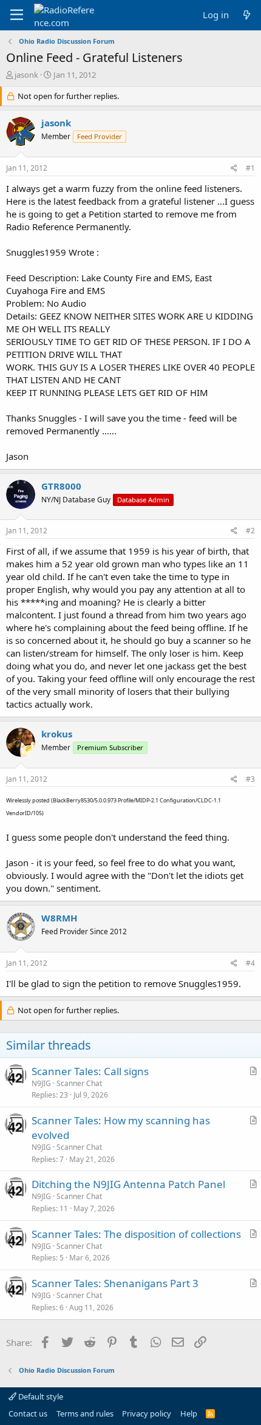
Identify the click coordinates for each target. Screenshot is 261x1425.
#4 (250, 963)
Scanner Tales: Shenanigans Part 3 (115, 1283)
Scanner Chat (79, 1083)
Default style (39, 1396)
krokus (56, 734)
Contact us (27, 1413)
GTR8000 (61, 486)
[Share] (234, 169)
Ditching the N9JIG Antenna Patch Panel (128, 1184)
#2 (250, 530)
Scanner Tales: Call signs (90, 1071)
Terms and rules (85, 1413)
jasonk (26, 74)
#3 (250, 779)
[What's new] (247, 15)
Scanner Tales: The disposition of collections (136, 1234)
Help (188, 1413)
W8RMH (59, 918)
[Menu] (16, 15)
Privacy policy (146, 1413)
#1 (250, 168)
